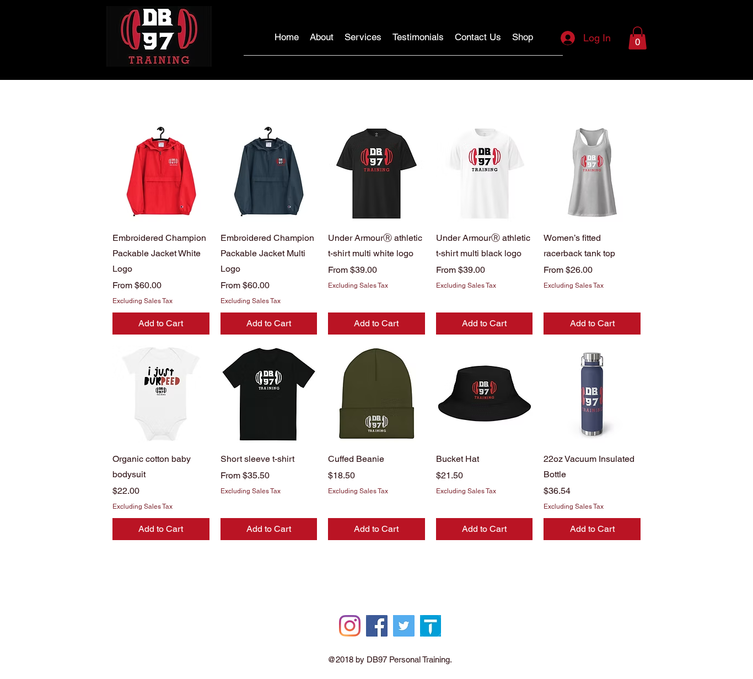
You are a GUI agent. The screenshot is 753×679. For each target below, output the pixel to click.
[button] (637, 38)
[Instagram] (350, 626)
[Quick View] (160, 173)
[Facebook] (377, 626)
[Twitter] (404, 626)
